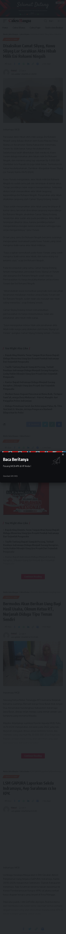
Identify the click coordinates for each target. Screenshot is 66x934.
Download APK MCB (10, 476)
